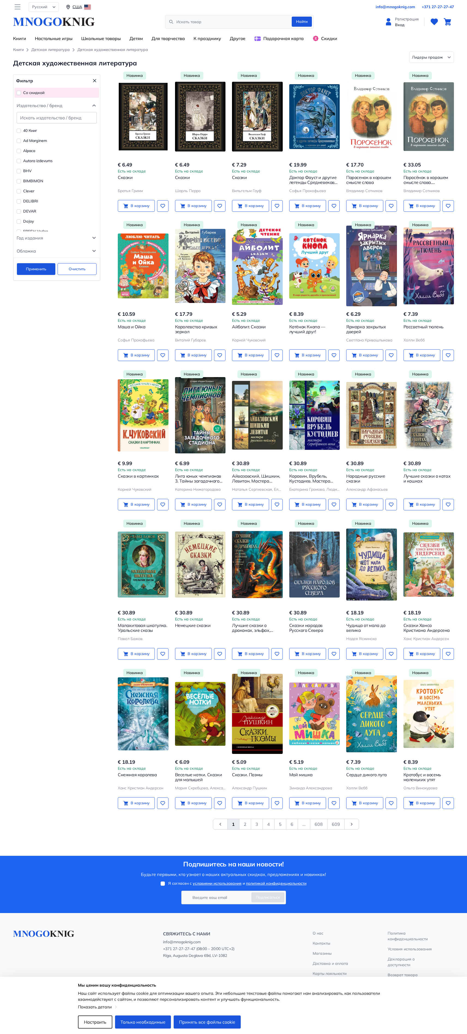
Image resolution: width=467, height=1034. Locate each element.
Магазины (322, 953)
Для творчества (168, 38)
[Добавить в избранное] (162, 206)
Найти (302, 21)
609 (336, 824)
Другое (237, 38)
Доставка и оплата (330, 963)
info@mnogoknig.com (395, 6)
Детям (136, 38)
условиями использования (217, 883)
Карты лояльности (330, 973)
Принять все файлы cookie (207, 1022)
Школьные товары (101, 38)
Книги (19, 38)
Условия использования (410, 949)
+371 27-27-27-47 (438, 6)
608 (319, 824)
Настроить (95, 1022)
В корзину (140, 205)
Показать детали (95, 1006)
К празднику (207, 38)
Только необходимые (142, 1022)
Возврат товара (403, 974)
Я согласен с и (237, 883)
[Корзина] (447, 21)
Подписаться (268, 897)
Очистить (77, 268)
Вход (400, 24)
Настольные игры (54, 38)
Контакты (321, 943)
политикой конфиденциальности (276, 883)
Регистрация (407, 19)
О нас (318, 933)
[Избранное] (434, 21)
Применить (36, 268)
